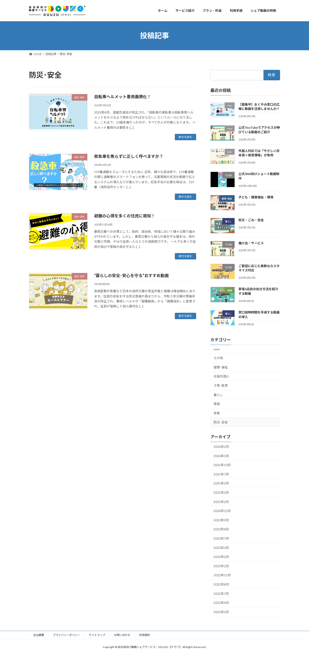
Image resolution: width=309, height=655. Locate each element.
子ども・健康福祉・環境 (255, 197)
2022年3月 (221, 612)
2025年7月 (221, 474)
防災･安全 (221, 422)
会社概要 (38, 635)
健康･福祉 (221, 367)
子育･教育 (221, 385)
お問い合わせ (122, 635)
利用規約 (144, 635)
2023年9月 (221, 520)
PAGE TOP (297, 631)
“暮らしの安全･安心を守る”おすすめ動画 (131, 275)
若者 (217, 413)
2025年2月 (221, 501)
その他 (218, 358)
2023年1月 (221, 566)
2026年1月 (221, 456)
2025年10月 (222, 465)
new (217, 349)
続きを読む (185, 137)
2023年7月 (221, 538)
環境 (217, 404)
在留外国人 (221, 376)
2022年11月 (222, 575)
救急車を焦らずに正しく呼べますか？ (128, 156)
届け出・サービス (251, 243)
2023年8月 (221, 529)
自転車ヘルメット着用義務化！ (122, 96)
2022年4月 (221, 603)
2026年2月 (221, 447)
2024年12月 (222, 511)
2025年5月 (221, 483)
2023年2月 (221, 557)
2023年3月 (221, 547)
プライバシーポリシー (66, 635)
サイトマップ (97, 635)
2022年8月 (221, 584)
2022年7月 (221, 593)
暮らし (218, 394)
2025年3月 (221, 492)
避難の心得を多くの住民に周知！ (124, 215)
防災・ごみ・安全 (251, 220)
